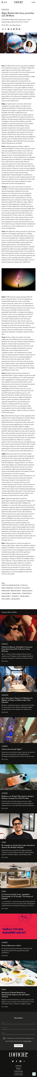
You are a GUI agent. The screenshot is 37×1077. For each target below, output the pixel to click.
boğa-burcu (6, 591)
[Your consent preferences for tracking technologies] (34, 1074)
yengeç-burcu (27, 591)
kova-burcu (6, 599)
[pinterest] (8, 29)
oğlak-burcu (24, 596)
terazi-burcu (27, 593)
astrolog (24, 585)
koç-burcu (26, 588)
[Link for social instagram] (20, 1062)
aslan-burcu (6, 593)
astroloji (17, 588)
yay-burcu (15, 596)
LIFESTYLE (5, 9)
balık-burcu (15, 599)
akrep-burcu (6, 596)
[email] (3, 29)
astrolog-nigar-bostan (10, 585)
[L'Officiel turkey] (18, 2)
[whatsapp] (16, 29)
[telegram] (19, 29)
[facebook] (5, 29)
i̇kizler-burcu (16, 591)
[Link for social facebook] (16, 1062)
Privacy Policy (28, 1041)
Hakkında (18, 1066)
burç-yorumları (7, 588)
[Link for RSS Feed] (24, 1061)
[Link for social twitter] (13, 1062)
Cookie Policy (18, 1074)
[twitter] (14, 29)
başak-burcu (16, 593)
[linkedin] (11, 29)
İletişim (18, 1068)
